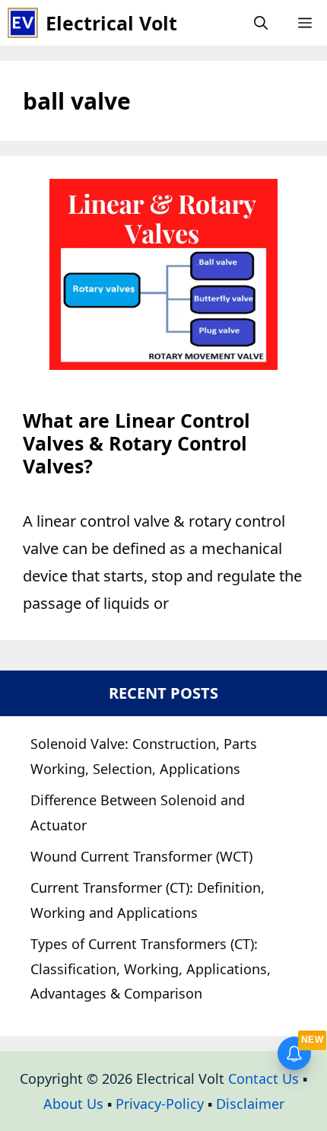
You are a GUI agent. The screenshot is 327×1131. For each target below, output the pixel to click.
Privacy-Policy (160, 1103)
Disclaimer (250, 1103)
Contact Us (263, 1078)
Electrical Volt (111, 23)
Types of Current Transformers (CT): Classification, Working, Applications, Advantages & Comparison (150, 968)
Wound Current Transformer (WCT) (141, 856)
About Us (73, 1103)
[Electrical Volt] (23, 23)
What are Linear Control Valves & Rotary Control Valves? (136, 443)
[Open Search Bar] (261, 23)
